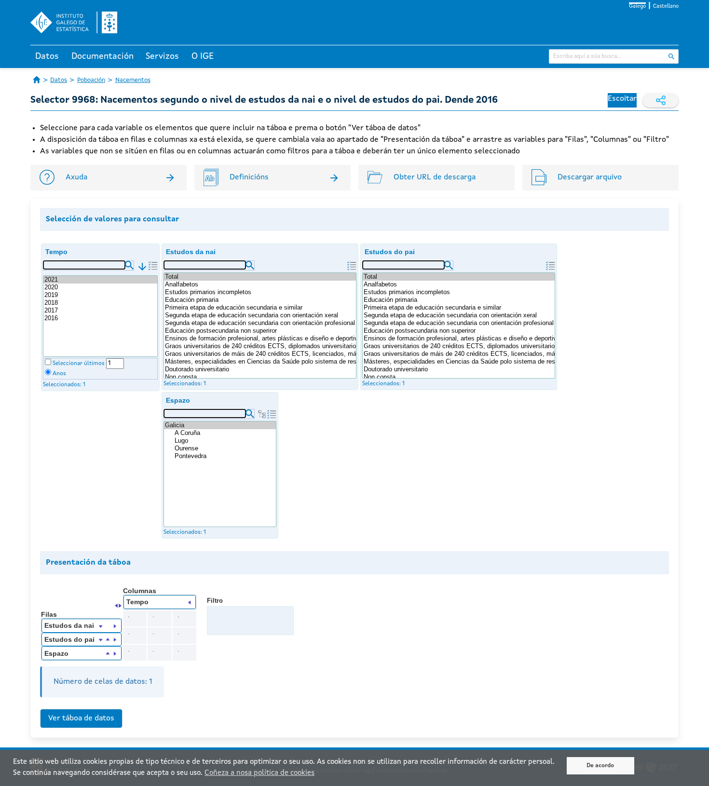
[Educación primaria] (260, 300)
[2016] (100, 318)
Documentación (102, 56)
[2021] (100, 280)
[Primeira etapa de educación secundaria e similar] (260, 308)
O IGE (202, 56)
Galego (637, 6)
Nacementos (132, 80)
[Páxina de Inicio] (36, 79)
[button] (129, 265)
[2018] (100, 303)
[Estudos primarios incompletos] (260, 292)
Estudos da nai (191, 252)
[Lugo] (225, 441)
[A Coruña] (225, 433)
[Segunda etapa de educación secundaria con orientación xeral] (260, 315)
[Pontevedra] (225, 456)
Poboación (91, 80)
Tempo (56, 252)
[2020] (100, 287)
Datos (47, 56)
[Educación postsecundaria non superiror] (260, 331)
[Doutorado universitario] (260, 369)
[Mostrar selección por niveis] (262, 414)
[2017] (100, 310)
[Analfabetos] (260, 284)
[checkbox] (48, 362)
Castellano (666, 6)
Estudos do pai (390, 252)
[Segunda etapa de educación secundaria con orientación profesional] (260, 323)
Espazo (178, 400)
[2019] (100, 295)
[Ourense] (225, 448)
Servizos (162, 56)
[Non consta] (260, 377)
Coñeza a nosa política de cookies (259, 773)
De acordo (600, 766)
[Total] (260, 277)
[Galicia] (220, 425)
